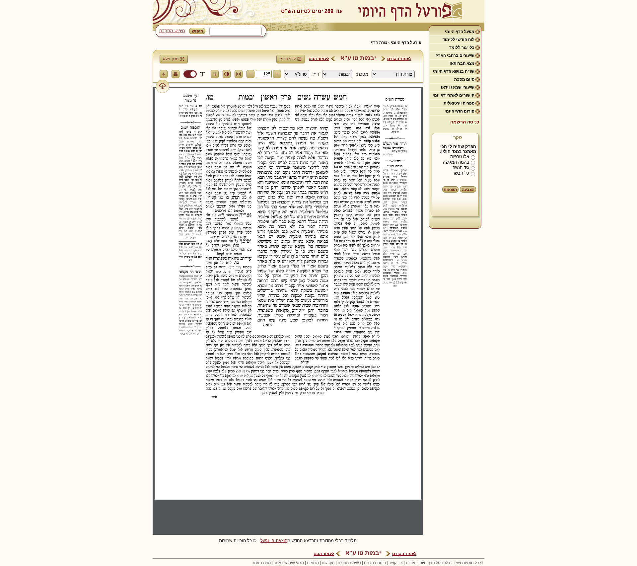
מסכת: (362, 74)
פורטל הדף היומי (406, 42)
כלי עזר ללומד (461, 47)
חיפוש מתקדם (172, 30)
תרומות (313, 562)
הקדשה (328, 562)
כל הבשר (461, 173)
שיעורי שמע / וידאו (457, 87)
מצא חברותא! (462, 63)
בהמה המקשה (456, 162)
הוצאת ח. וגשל (273, 540)
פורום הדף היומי (459, 111)
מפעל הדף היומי (459, 31)
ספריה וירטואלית (459, 103)
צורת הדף (379, 42)
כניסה (473, 121)
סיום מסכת (464, 79)
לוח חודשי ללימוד (458, 39)
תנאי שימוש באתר (289, 562)
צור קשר (396, 562)
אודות (410, 562)
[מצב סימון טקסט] (202, 74)
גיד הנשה (461, 167)
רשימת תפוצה (349, 562)
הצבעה (468, 189)
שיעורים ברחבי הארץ (455, 55)
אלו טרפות (459, 156)
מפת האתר (261, 562)
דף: (316, 74)
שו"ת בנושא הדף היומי (453, 71)
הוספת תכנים (375, 562)
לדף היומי (288, 58)
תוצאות (450, 189)
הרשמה (458, 121)
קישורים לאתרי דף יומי (453, 95)
